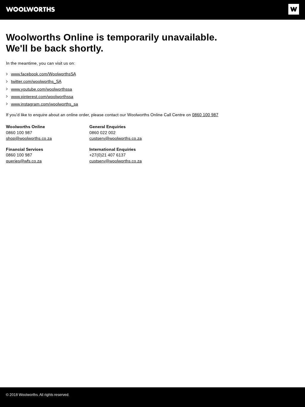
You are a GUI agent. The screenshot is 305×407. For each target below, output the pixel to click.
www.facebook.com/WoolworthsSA (43, 74)
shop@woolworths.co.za (29, 138)
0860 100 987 (205, 114)
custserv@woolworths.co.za (115, 138)
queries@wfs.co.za (24, 161)
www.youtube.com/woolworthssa (41, 89)
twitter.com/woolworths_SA (36, 81)
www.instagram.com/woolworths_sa (44, 104)
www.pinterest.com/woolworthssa (42, 96)
